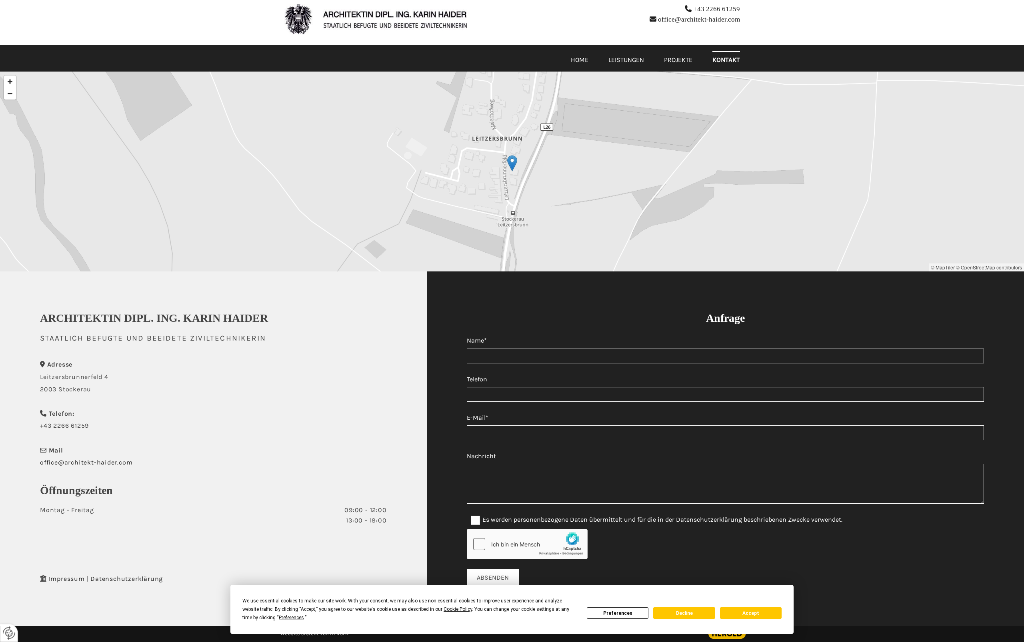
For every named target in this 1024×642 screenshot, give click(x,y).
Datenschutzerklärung (126, 578)
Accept (750, 613)
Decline (684, 613)
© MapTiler (943, 267)
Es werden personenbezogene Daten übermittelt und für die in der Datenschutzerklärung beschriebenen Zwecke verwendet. (662, 520)
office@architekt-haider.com (699, 19)
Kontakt (726, 60)
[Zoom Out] (10, 94)
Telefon (477, 379)
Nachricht (481, 456)
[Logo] (375, 19)
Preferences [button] (291, 617)
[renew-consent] (9, 633)
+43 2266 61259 (716, 9)
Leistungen (626, 60)
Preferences (617, 613)
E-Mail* (477, 417)
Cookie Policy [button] (458, 609)
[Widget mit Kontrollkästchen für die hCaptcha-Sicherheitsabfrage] (527, 544)
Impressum (67, 578)
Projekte (678, 60)
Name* (477, 340)
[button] (512, 163)
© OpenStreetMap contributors (989, 267)
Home (579, 60)
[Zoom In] (10, 82)
